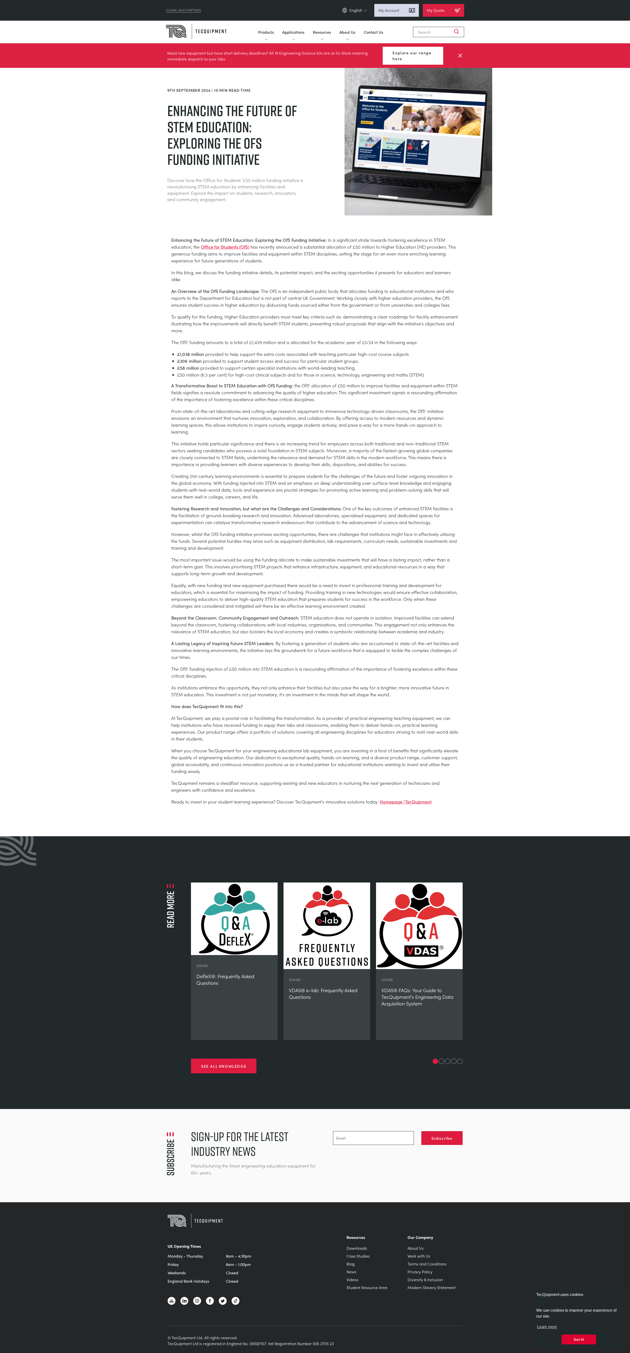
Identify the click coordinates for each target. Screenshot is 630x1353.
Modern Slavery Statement (432, 1287)
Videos (352, 1279)
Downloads (356, 1248)
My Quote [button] (435, 10)
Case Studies (358, 1256)
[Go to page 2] (441, 1061)
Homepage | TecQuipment (406, 802)
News (351, 1272)
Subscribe (442, 1138)
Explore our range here (412, 55)
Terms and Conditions (427, 1264)
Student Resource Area (366, 1287)
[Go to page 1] (435, 1061)
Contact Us (373, 32)
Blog (350, 1264)
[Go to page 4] (454, 1061)
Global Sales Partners (183, 10)
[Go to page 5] (460, 1061)
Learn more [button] (547, 1327)
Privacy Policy (420, 1272)
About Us (347, 32)
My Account (388, 10)
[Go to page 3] (447, 1061)
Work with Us (419, 1256)
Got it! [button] (579, 1339)
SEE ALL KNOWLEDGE (223, 1066)
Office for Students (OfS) (225, 247)
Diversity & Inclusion (425, 1279)
